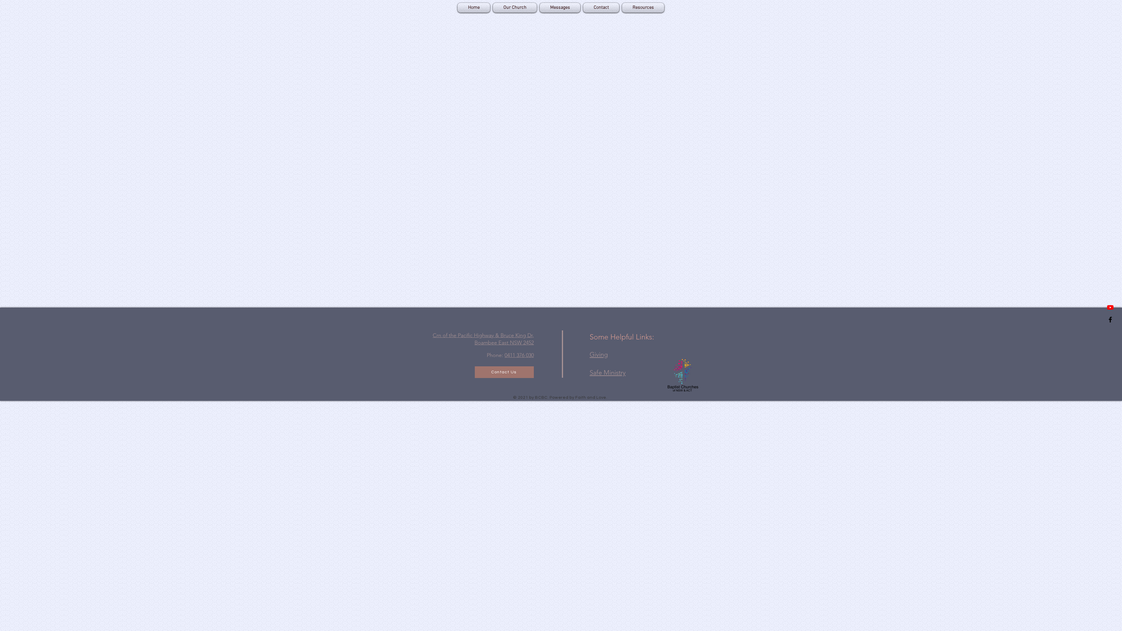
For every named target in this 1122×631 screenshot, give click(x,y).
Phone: (510, 355)
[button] (642, 8)
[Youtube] (1110, 307)
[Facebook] (1110, 319)
